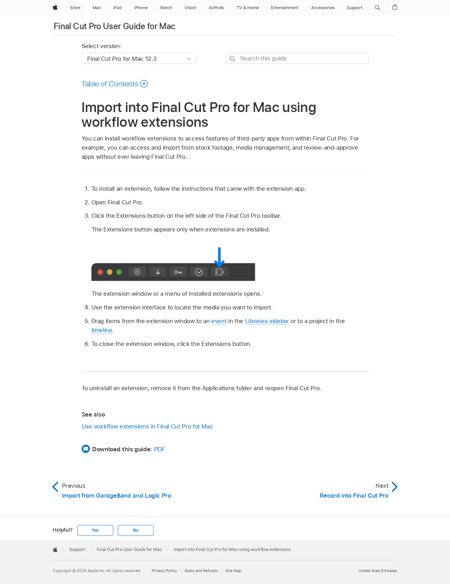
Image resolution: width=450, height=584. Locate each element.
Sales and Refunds (201, 570)
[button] (377, 7)
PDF (159, 449)
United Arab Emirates (378, 570)
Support (77, 549)
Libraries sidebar (267, 320)
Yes (95, 530)
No (136, 530)
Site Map (233, 570)
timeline (101, 330)
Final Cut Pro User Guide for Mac (114, 26)
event (218, 320)
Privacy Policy (164, 570)
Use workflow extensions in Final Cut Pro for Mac (147, 426)
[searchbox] (297, 58)
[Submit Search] (233, 59)
